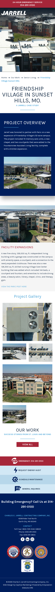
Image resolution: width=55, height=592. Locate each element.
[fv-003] (14, 353)
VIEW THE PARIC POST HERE (14, 286)
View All (27, 444)
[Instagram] (32, 539)
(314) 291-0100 (30, 532)
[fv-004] (40, 353)
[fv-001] (27, 322)
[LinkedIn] (27, 539)
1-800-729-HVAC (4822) (31, 529)
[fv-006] (14, 414)
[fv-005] (27, 383)
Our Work (15, 77)
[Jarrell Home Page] (14, 14)
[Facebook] (23, 539)
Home (4, 77)
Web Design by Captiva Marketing (17, 585)
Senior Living (30, 77)
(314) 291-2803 (29, 535)
